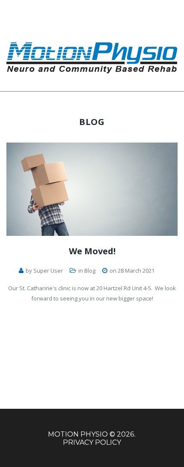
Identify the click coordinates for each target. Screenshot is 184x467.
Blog (89, 270)
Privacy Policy (92, 442)
